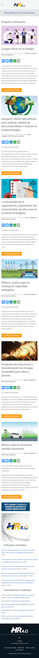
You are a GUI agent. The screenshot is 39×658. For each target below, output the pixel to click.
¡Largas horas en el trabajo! (17, 48)
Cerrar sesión (19, 650)
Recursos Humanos (31, 53)
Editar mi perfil (30, 647)
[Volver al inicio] (19, 4)
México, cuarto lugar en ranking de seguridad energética (15, 286)
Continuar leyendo (11, 90)
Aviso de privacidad (10, 647)
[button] (2, 4)
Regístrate (21, 647)
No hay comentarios (7, 55)
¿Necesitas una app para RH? (21, 601)
